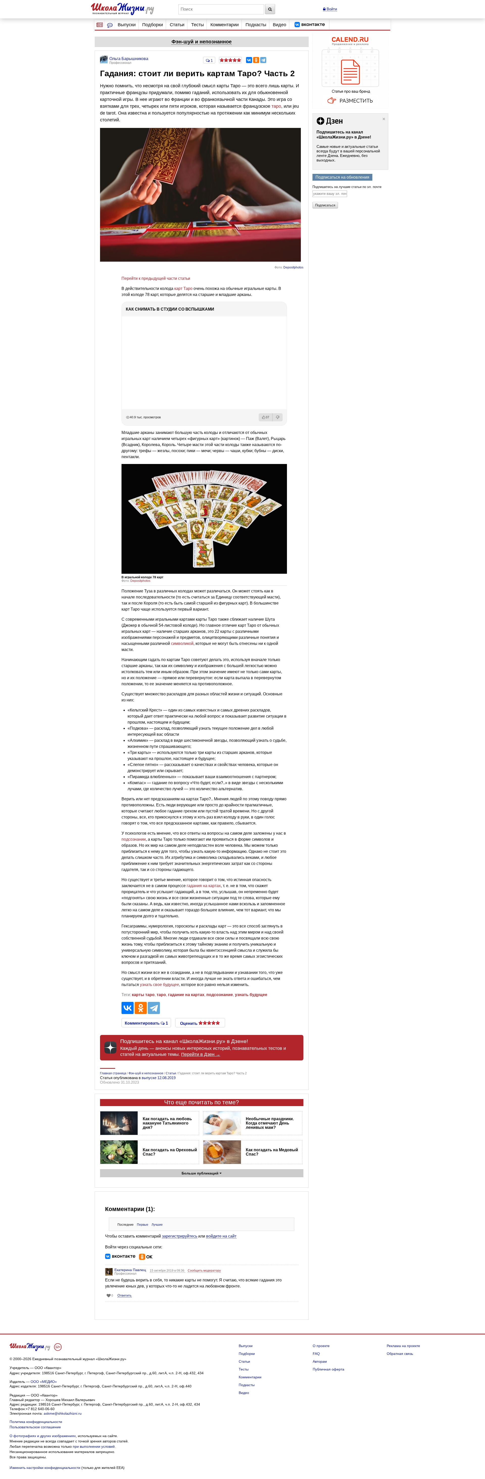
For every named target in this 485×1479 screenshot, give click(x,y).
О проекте (321, 1346)
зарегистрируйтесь (179, 1236)
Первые (142, 1224)
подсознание (219, 995)
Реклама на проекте (403, 1346)
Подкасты (256, 24)
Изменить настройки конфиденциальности (45, 1468)
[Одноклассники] (256, 60)
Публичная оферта (328, 1369)
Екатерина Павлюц (130, 1270)
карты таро (143, 995)
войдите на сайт (221, 1236)
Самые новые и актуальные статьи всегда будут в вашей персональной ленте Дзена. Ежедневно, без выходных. (348, 153)
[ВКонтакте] (249, 60)
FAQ (316, 1354)
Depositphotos (293, 267)
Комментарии (224, 24)
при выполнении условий (94, 1446)
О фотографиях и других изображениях (43, 1436)
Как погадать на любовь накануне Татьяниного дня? (167, 1123)
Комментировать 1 (146, 1023)
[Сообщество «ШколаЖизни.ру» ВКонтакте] (309, 25)
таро (276, 106)
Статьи (177, 24)
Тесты (197, 24)
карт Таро (183, 288)
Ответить (124, 1295)
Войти (331, 9)
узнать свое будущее (159, 984)
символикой (182, 643)
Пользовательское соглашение (35, 1427)
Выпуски (127, 24)
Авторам (320, 1361)
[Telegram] (263, 60)
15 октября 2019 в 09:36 (167, 1270)
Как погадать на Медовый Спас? (272, 1152)
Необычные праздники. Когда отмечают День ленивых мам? (270, 1123)
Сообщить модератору (204, 1270)
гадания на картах (204, 886)
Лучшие (157, 1224)
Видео (279, 24)
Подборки (152, 24)
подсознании (134, 839)
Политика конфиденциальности (36, 1422)
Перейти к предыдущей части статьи (156, 278)
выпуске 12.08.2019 (159, 1078)
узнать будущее (251, 995)
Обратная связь (400, 1354)
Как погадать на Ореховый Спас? (170, 1152)
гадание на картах (186, 995)
